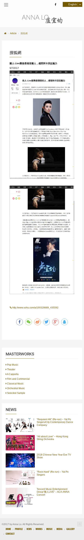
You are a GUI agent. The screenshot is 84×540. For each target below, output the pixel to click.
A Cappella (12, 374)
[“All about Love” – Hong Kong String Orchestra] (20, 442)
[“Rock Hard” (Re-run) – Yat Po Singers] (20, 477)
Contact (10, 533)
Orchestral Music (15, 388)
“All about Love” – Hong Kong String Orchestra (52, 438)
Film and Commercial (18, 379)
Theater (10, 369)
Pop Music (12, 364)
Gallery (70, 529)
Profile (19, 529)
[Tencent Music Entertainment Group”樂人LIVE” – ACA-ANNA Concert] (20, 497)
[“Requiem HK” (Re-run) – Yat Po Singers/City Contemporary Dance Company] (20, 425)
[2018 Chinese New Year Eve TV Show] (20, 460)
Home (8, 529)
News (29, 529)
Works (39, 529)
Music (49, 529)
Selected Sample (15, 393)
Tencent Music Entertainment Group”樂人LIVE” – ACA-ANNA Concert (53, 492)
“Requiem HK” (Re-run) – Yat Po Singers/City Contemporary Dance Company (55, 422)
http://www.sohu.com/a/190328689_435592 (35, 307)
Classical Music (15, 383)
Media (59, 529)
